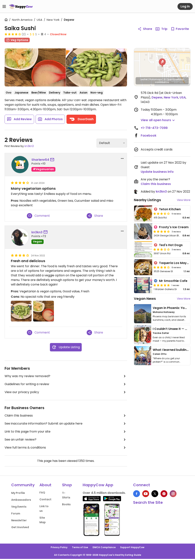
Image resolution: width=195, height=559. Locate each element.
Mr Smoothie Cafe (173, 281)
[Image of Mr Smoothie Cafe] (143, 285)
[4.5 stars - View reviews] (161, 231)
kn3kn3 (29, 146)
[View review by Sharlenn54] (20, 164)
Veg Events (18, 507)
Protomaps (155, 79)
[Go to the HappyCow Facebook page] (136, 493)
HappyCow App (98, 485)
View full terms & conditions (25, 447)
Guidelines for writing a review (27, 384)
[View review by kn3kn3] (20, 237)
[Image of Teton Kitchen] (143, 214)
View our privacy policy (22, 392)
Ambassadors (21, 500)
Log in (185, 6)
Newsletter (19, 520)
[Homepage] (21, 6)
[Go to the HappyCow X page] (154, 493)
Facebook (148, 135)
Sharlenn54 (40, 160)
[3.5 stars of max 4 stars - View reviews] (161, 213)
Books (66, 504)
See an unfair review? (20, 439)
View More (183, 200)
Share (147, 29)
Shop (67, 485)
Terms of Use (80, 547)
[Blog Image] (142, 313)
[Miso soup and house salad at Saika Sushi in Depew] (35, 67)
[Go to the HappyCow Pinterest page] (164, 493)
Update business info (157, 172)
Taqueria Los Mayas (174, 263)
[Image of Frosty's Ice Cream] (143, 231)
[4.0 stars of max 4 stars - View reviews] (12, 34)
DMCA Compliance (104, 547)
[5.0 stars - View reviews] (161, 285)
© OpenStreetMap (174, 79)
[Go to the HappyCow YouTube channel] (145, 493)
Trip (164, 29)
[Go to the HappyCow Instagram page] (173, 493)
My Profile (18, 493)
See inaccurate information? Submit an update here (43, 423)
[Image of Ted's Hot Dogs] (143, 249)
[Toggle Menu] (4, 6)
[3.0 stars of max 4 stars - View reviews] (161, 249)
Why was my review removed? (27, 376)
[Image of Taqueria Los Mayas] (143, 267)
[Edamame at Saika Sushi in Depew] (96, 67)
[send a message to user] (53, 160)
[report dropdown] (122, 158)
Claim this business (19, 415)
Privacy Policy (59, 547)
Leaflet (144, 79)
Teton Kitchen (170, 209)
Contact (45, 499)
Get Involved (20, 527)
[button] (162, 62)
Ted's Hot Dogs (171, 245)
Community (23, 485)
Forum (15, 513)
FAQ (42, 492)
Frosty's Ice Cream (174, 227)
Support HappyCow (132, 547)
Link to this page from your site (27, 431)
